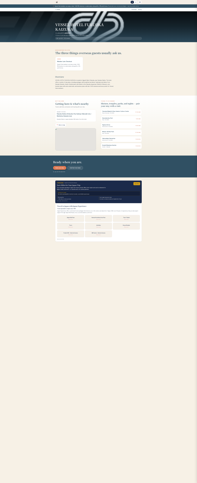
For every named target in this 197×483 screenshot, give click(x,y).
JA (135, 2)
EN (132, 2)
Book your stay (60, 168)
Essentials (134, 9)
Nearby (140, 9)
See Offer (137, 183)
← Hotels (57, 9)
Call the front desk (75, 168)
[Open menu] (140, 2)
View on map (61, 125)
